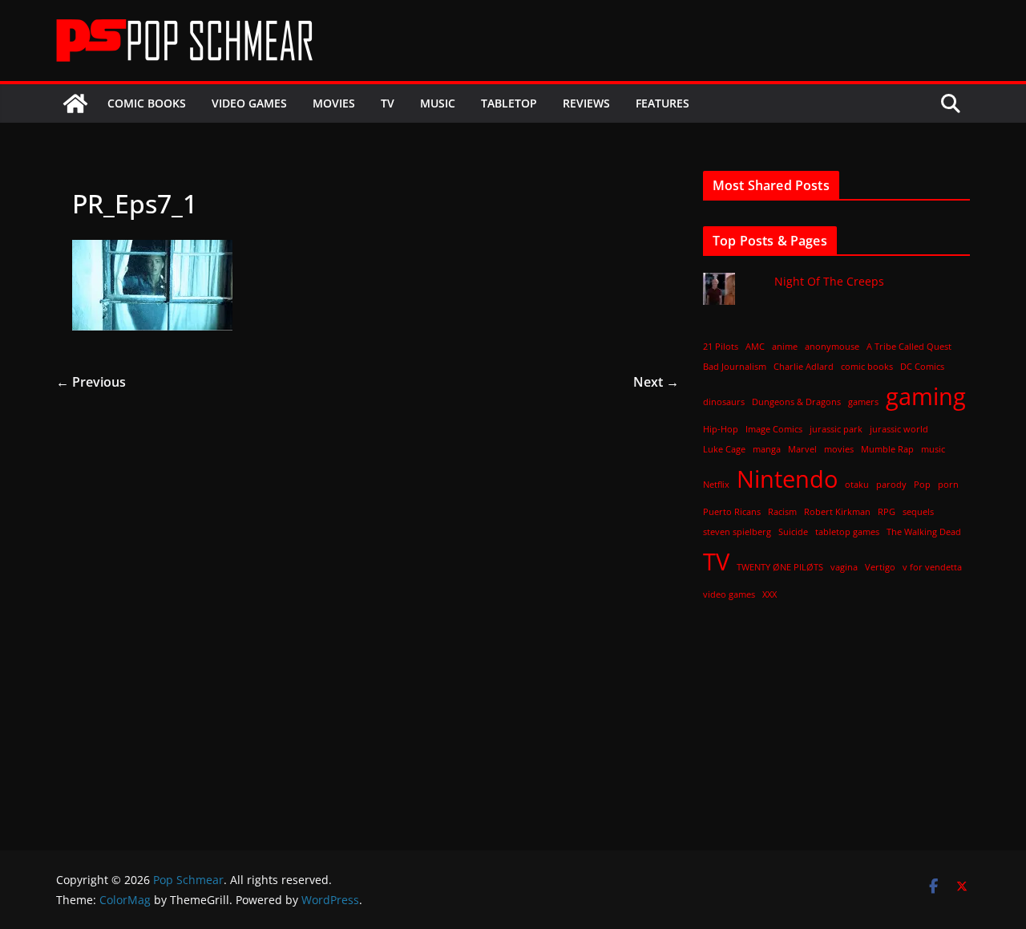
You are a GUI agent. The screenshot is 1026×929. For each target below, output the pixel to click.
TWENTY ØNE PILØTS (780, 567)
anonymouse (832, 346)
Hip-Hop (720, 429)
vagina (844, 567)
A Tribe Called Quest (908, 346)
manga (767, 449)
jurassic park (836, 429)
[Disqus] (367, 593)
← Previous (91, 382)
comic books (867, 366)
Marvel (802, 449)
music (933, 449)
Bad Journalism (734, 366)
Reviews (586, 103)
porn (948, 484)
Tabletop (509, 103)
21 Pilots (720, 346)
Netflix (716, 484)
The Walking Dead (924, 532)
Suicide (793, 532)
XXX (769, 594)
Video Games (249, 103)
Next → (656, 382)
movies (839, 449)
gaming (926, 396)
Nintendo (787, 479)
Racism (782, 511)
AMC (755, 346)
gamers (863, 402)
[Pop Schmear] (75, 103)
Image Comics (773, 429)
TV (387, 103)
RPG (886, 511)
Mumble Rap (887, 449)
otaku (857, 484)
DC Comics (922, 366)
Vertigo (880, 567)
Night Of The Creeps (829, 281)
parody (891, 484)
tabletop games (847, 532)
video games (729, 594)
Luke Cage (724, 449)
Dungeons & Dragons (796, 402)
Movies (334, 103)
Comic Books (146, 103)
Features (662, 103)
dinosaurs (724, 402)
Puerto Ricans (732, 511)
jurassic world (899, 429)
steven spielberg (737, 532)
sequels (918, 511)
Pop (922, 484)
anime (785, 346)
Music (437, 103)
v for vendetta (932, 567)
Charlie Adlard (804, 366)
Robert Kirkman (837, 511)
